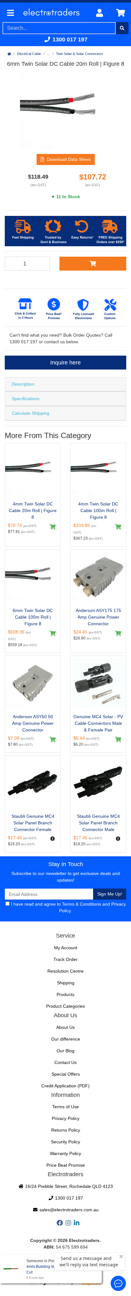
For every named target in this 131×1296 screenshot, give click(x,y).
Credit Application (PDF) (65, 1085)
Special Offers (66, 1074)
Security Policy (65, 1141)
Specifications (25, 398)
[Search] (122, 28)
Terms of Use (65, 1106)
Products (65, 994)
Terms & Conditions (81, 904)
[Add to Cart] (92, 264)
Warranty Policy (65, 1153)
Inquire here (65, 362)
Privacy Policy (65, 1118)
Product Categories (65, 1006)
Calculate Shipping (30, 413)
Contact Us (65, 1062)
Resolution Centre (65, 971)
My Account (65, 947)
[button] (66, 159)
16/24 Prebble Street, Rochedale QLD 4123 (68, 1186)
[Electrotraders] (53, 13)
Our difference (65, 1039)
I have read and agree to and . (68, 907)
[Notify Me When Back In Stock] (52, 838)
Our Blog (65, 1050)
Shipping (65, 982)
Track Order (65, 959)
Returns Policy (65, 1130)
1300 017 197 (69, 39)
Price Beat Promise (65, 1165)
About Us (65, 1027)
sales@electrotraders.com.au (68, 1209)
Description (23, 384)
